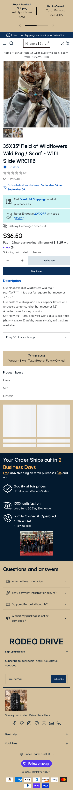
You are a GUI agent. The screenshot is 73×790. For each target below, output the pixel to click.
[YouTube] (44, 723)
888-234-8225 (25, 520)
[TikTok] (36, 723)
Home (7, 52)
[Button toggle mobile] (5, 43)
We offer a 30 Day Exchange (32, 508)
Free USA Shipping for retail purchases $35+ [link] (39, 35)
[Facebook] (14, 723)
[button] (11, 43)
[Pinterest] (21, 723)
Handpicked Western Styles (31, 491)
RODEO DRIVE (41, 772)
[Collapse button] (36, 581)
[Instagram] (29, 723)
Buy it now (36, 271)
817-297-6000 (24, 526)
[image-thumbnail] (7, 132)
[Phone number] (58, 723)
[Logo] (36, 43)
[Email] (51, 723)
